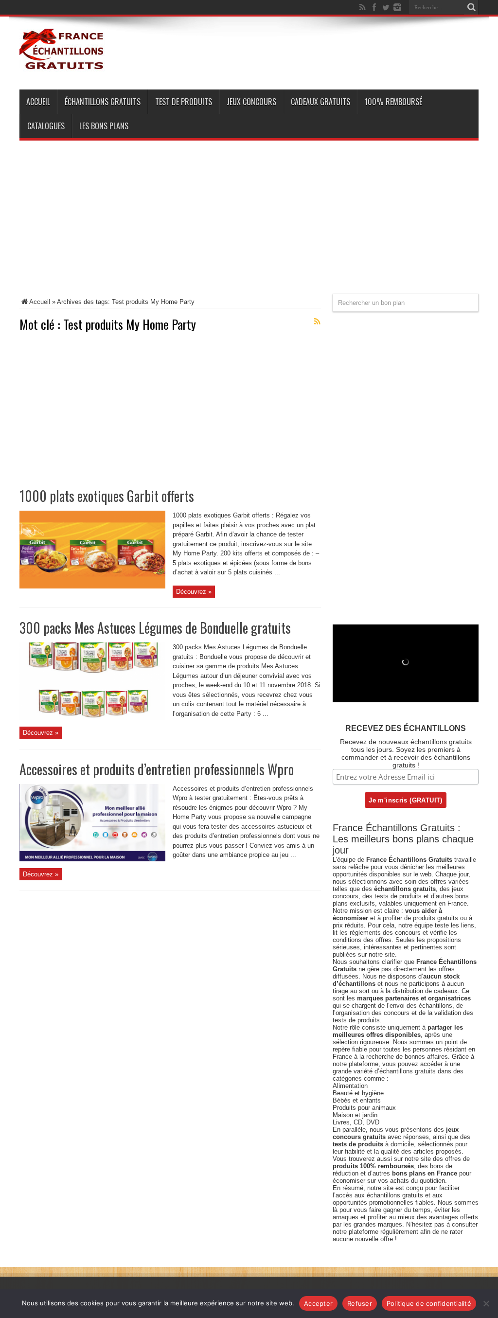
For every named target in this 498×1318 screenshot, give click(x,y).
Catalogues (46, 126)
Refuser (359, 1303)
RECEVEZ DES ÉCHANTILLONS (405, 728)
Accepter (318, 1303)
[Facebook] (374, 7)
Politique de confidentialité (429, 1303)
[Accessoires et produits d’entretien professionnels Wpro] (92, 859)
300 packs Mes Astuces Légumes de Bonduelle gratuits (155, 628)
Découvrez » (194, 591)
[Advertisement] (249, 226)
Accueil (38, 101)
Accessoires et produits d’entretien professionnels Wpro (156, 769)
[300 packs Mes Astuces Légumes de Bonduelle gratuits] (92, 718)
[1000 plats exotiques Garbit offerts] (92, 586)
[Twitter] (386, 7)
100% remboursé (393, 101)
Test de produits (183, 101)
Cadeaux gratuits (320, 101)
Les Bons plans (103, 126)
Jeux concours (251, 101)
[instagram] (397, 7)
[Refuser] (486, 1303)
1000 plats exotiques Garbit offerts (106, 496)
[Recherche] (471, 7)
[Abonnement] (317, 321)
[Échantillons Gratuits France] (62, 65)
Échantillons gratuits (103, 101)
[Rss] (362, 7)
